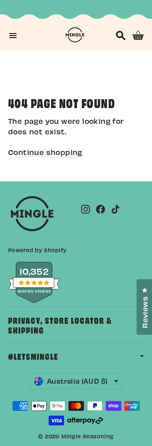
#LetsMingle (33, 355)
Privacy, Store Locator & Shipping (60, 324)
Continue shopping (45, 152)
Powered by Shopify (37, 249)
